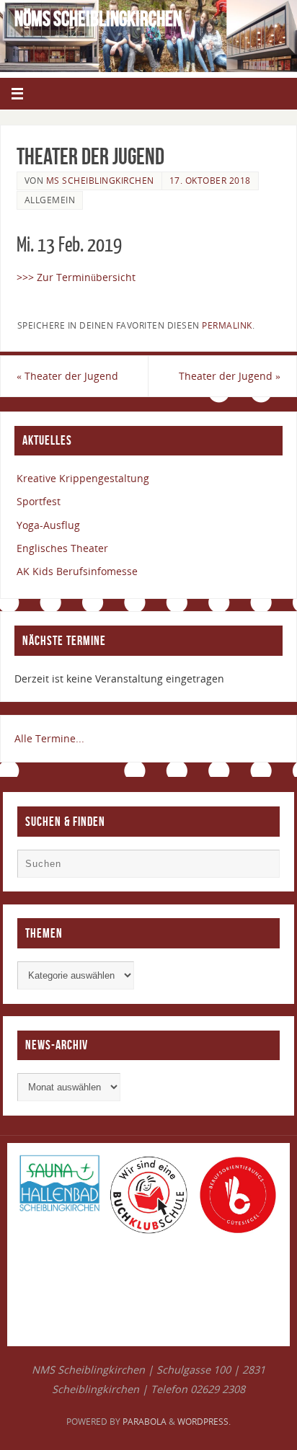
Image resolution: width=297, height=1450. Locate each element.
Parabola (145, 1421)
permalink (227, 325)
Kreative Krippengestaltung (83, 478)
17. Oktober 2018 (210, 180)
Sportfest (39, 501)
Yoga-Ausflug (48, 525)
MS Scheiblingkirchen (100, 180)
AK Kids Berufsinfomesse (77, 571)
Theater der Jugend (67, 376)
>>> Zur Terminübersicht (76, 277)
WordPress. (204, 1421)
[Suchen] (261, 867)
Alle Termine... (49, 738)
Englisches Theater (62, 548)
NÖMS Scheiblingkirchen (98, 18)
